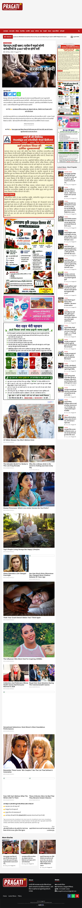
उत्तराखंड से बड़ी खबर (25, 821)
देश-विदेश (22, 31)
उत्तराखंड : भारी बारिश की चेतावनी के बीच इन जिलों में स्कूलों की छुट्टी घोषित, (70, 367)
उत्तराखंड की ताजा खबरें (8, 821)
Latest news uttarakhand (44, 819)
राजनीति (28, 31)
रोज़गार (49, 31)
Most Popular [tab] (72, 167)
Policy (20, 896)
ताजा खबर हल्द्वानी (33, 821)
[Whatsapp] (19, 94)
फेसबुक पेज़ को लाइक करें (11, 809)
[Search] (79, 31)
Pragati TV (17, 52)
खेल (41, 31)
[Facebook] (6, 94)
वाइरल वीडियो (55, 31)
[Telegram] (14, 94)
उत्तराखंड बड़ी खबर (17, 821)
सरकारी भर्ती (21, 822)
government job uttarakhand (13, 819)
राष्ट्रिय (17, 31)
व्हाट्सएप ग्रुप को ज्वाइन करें (12, 806)
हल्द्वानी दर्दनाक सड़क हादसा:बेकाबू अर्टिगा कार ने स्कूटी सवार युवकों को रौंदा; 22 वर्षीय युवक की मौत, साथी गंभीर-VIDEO (70, 263)
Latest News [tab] (61, 167)
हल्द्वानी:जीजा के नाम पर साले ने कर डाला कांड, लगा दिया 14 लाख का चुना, (42, 828)
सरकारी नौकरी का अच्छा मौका (13, 822)
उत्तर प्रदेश (11, 31)
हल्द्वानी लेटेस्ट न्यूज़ (35, 822)
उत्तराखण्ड (5, 31)
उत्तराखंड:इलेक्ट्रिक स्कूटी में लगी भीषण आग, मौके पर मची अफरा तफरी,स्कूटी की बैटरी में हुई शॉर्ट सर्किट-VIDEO (70, 289)
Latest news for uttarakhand (30, 819)
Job (22, 819)
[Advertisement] (55, 14)
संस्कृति (45, 31)
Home (5, 896)
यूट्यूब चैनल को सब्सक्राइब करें (13, 812)
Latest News (12, 896)
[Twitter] (10, 94)
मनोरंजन (37, 31)
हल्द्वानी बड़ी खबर (28, 822)
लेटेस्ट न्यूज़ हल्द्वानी (41, 821)
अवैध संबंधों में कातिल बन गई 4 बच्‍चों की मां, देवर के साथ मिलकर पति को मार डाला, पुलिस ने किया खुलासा (15, 828)
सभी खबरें (62, 31)
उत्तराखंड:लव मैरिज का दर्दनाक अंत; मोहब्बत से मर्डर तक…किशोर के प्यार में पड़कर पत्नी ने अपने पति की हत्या (70, 192)
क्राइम (32, 31)
